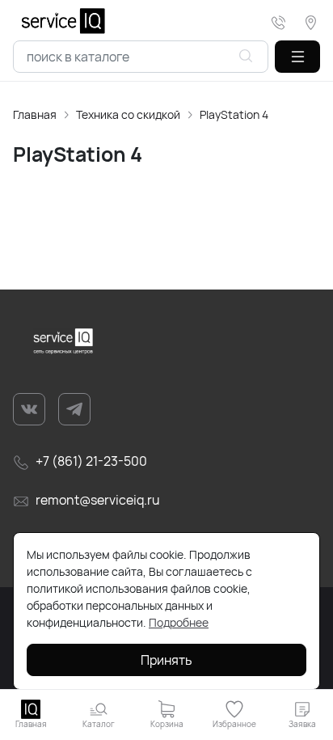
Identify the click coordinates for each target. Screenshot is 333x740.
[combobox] (140, 56)
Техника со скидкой (128, 114)
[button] (297, 56)
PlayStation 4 (234, 114)
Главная (35, 114)
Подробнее (179, 622)
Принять (166, 660)
